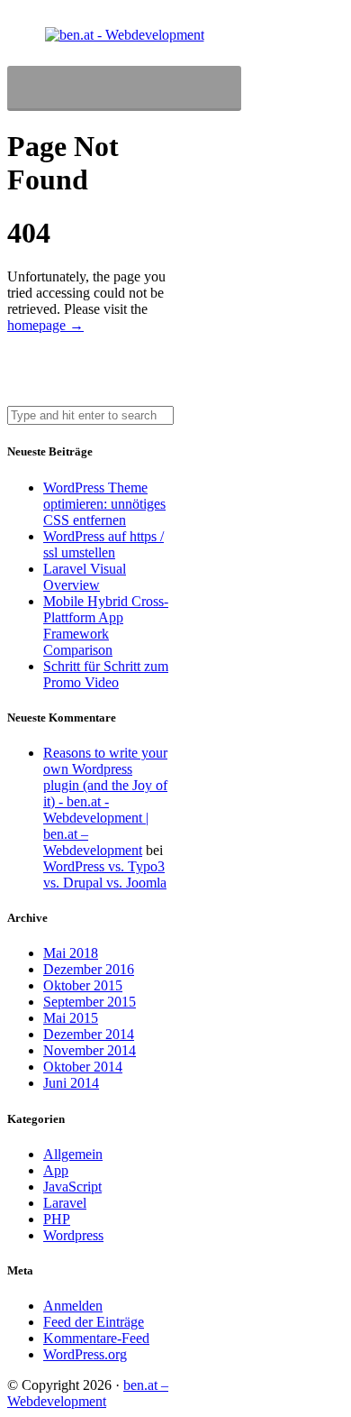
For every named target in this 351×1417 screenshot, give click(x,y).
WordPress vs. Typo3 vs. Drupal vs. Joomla (104, 874)
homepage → (45, 325)
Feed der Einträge (93, 1322)
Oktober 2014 (82, 1066)
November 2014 (89, 1050)
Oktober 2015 (82, 985)
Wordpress (73, 1235)
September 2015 (89, 1001)
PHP (56, 1219)
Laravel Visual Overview (84, 577)
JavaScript (72, 1186)
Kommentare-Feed (96, 1338)
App (55, 1170)
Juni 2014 (71, 1082)
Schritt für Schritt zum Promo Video (105, 674)
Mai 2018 (70, 953)
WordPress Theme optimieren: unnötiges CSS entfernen (104, 504)
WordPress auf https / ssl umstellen (103, 544)
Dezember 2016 (88, 969)
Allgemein (73, 1154)
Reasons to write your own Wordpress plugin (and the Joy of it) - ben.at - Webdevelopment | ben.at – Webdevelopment (105, 801)
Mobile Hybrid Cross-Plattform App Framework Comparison (105, 625)
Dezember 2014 (88, 1034)
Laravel (64, 1202)
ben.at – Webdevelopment (87, 1393)
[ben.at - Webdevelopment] (124, 34)
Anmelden (73, 1305)
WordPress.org (85, 1354)
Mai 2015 (70, 1018)
